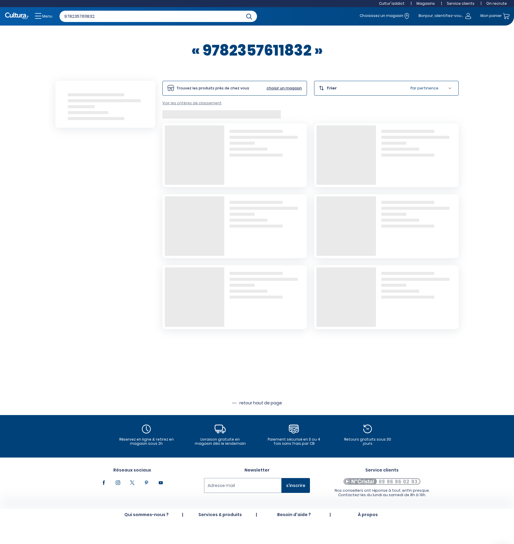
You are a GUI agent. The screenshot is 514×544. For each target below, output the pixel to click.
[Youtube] (160, 483)
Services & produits (220, 515)
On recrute (496, 3)
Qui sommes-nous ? (146, 515)
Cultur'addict (392, 3)
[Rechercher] (249, 16)
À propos (368, 515)
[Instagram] (118, 483)
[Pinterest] (146, 483)
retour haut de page (260, 403)
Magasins (425, 3)
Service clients (460, 3)
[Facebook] (103, 483)
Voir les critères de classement (192, 102)
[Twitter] (132, 483)
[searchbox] (158, 16)
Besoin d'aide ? (294, 515)
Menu (46, 16)
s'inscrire (295, 485)
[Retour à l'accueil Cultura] (17, 16)
